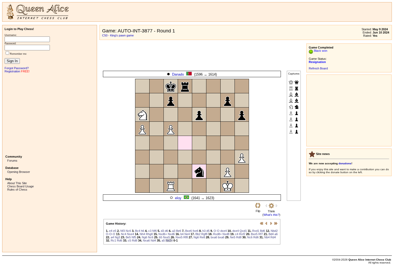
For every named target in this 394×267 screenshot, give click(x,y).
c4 (236, 234)
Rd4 (273, 237)
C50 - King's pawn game (118, 35)
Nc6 (128, 230)
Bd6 (262, 230)
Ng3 (117, 237)
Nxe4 (130, 234)
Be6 (178, 230)
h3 (204, 230)
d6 (166, 230)
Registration (12, 71)
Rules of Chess (17, 189)
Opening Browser (18, 171)
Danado (178, 74)
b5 (160, 237)
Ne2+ (169, 240)
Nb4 (267, 237)
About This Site (17, 183)
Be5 (128, 237)
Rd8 (238, 237)
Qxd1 (243, 230)
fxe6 (195, 230)
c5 (129, 240)
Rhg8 (149, 234)
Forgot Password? (17, 68)
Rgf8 (204, 234)
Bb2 (197, 234)
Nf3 (122, 230)
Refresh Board (318, 68)
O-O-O (110, 234)
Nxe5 (166, 237)
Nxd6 (171, 234)
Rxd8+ (217, 234)
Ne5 (232, 237)
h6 (142, 230)
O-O (217, 230)
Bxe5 (254, 234)
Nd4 (153, 240)
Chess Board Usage (20, 186)
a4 (112, 237)
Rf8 (185, 237)
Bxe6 (188, 230)
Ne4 (187, 234)
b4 (182, 234)
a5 (163, 240)
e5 (114, 230)
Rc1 (113, 240)
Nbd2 (274, 230)
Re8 (202, 237)
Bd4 (271, 234)
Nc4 (123, 234)
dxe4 (223, 230)
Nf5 (134, 237)
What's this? (271, 214)
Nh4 (142, 234)
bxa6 (214, 237)
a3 (173, 230)
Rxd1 (255, 230)
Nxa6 (146, 240)
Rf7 (260, 234)
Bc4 (137, 230)
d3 (162, 230)
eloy (178, 198)
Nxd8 (225, 234)
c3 (149, 230)
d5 (208, 230)
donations (345, 163)
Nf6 (154, 230)
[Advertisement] (50, 113)
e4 (110, 230)
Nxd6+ (162, 234)
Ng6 (144, 237)
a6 (276, 234)
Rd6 (256, 237)
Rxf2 (242, 234)
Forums (12, 160)
